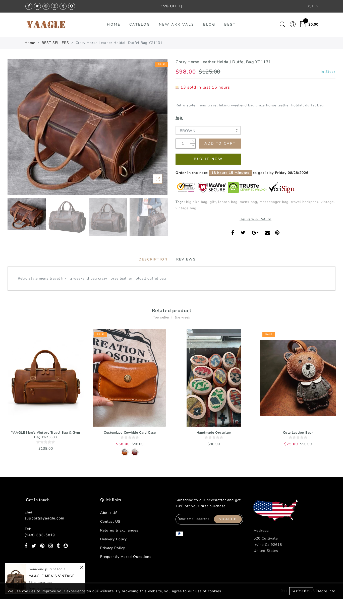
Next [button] (152, 130)
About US (109, 512)
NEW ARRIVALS (176, 24)
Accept (301, 591)
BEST (230, 24)
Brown (187, 130)
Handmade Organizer (214, 432)
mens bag (248, 201)
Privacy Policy (112, 548)
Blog (209, 24)
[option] (87, 127)
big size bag (196, 201)
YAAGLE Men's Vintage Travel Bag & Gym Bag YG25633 (45, 435)
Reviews (186, 259)
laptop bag (228, 201)
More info (326, 591)
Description (153, 259)
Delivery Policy (113, 539)
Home (30, 42)
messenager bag (274, 201)
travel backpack (304, 201)
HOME (114, 24)
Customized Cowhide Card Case (130, 432)
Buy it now (208, 159)
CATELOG (139, 24)
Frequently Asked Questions (125, 556)
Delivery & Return (255, 219)
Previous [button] (17, 130)
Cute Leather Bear (298, 432)
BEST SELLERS (55, 42)
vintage (327, 201)
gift (213, 201)
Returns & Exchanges (119, 530)
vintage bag (186, 208)
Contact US (110, 521)
